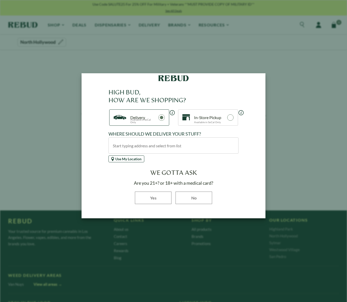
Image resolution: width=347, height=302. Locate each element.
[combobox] (173, 145)
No (194, 197)
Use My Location (128, 159)
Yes (160, 197)
